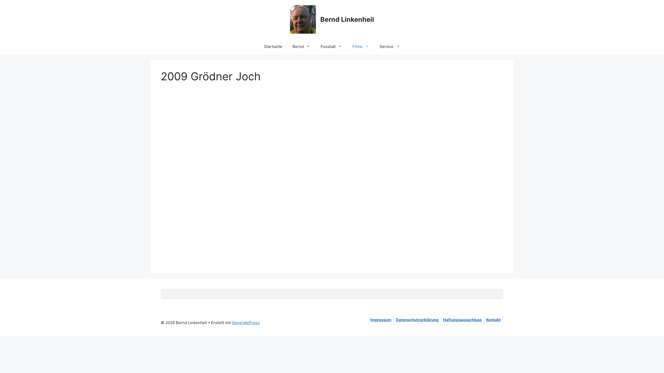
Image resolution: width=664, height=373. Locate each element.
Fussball (328, 46)
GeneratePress (246, 322)
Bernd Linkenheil (347, 19)
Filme (357, 46)
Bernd (298, 46)
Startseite (273, 46)
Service (386, 46)
